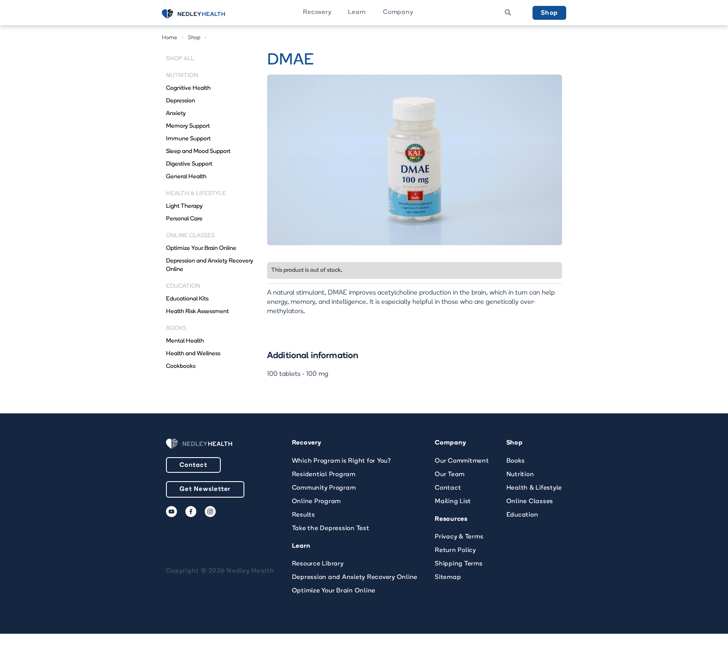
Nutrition (520, 474)
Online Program (316, 501)
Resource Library (318, 564)
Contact (193, 465)
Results (303, 515)
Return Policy (455, 550)
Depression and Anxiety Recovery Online (355, 577)
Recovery (317, 12)
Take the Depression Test (330, 528)
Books (515, 461)
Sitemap (448, 577)
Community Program (324, 488)
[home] (204, 14)
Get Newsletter (205, 489)
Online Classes (530, 501)
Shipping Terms (459, 564)
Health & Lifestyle (534, 488)
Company (398, 12)
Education (522, 515)
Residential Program (324, 474)
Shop (549, 13)
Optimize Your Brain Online (334, 591)
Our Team (450, 474)
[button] (317, 12)
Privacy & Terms (459, 537)
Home (169, 37)
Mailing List (453, 501)
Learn (357, 12)
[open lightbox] (414, 160)
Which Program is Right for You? (341, 461)
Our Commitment (462, 461)
